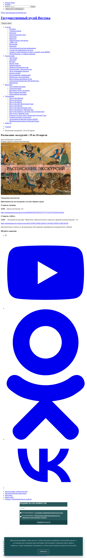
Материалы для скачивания (19, 77)
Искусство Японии (16, 98)
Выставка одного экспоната (19, 90)
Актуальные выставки (17, 86)
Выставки (8, 85)
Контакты (12, 46)
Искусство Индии (15, 106)
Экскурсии (13, 58)
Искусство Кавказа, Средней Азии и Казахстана (26, 111)
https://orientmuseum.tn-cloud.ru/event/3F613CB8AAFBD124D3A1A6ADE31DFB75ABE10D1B (34, 223)
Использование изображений (20, 75)
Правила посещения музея (18, 67)
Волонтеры (13, 44)
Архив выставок (15, 88)
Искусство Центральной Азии (20, 108)
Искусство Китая (15, 100)
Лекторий (12, 60)
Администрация (15, 31)
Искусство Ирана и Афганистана (21, 110)
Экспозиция (9, 96)
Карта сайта (9, 497)
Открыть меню (6, 23)
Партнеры (13, 37)
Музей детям (14, 63)
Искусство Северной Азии (19, 113)
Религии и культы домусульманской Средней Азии (27, 115)
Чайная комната (15, 65)
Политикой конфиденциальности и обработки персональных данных (41, 516)
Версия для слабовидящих (14, 9)
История (12, 29)
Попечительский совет (17, 35)
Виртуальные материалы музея (20, 79)
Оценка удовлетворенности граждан (18, 499)
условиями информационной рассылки (48, 513)
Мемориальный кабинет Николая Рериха (24, 121)
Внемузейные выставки (18, 94)
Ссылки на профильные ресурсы (21, 50)
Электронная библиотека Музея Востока (24, 81)
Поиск (7, 6)
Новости (8, 123)
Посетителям (10, 56)
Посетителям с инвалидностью (20, 69)
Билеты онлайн (14, 73)
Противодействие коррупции (15, 493)
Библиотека (13, 83)
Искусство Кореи (15, 102)
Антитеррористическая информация (22, 48)
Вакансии (12, 38)
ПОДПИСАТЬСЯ (43, 522)
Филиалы (12, 33)
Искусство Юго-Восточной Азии (21, 104)
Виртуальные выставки (17, 92)
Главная (8, 127)
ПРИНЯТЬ (43, 551)
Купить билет (10, 3)
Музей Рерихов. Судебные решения (22, 54)
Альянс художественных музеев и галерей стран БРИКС (29, 52)
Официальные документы (18, 40)
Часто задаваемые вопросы (19, 71)
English (7, 4)
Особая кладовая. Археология (20, 117)
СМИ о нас (13, 42)
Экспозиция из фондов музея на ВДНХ (23, 119)
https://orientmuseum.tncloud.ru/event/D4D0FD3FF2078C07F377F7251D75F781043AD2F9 (32, 212)
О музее (8, 27)
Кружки (12, 62)
